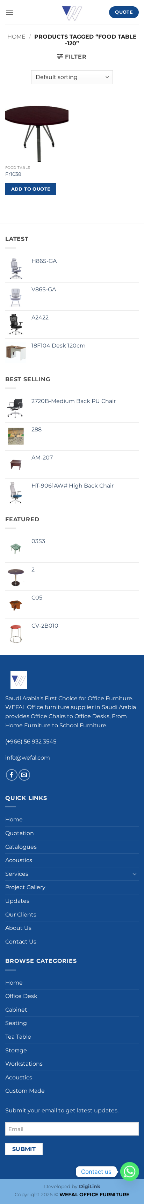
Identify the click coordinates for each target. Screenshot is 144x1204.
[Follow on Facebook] (11, 775)
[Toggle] (134, 873)
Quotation (19, 833)
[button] (9, 12)
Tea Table (18, 1036)
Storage (16, 1050)
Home (16, 36)
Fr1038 (13, 174)
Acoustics (18, 860)
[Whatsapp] (129, 1171)
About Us (18, 928)
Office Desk (21, 996)
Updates (17, 901)
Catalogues (21, 847)
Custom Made (25, 1090)
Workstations (24, 1063)
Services (16, 874)
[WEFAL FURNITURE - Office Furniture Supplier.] (72, 12)
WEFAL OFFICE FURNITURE (94, 1194)
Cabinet (16, 1009)
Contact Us (20, 941)
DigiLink (89, 1186)
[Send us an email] (24, 775)
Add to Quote (31, 189)
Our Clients (20, 914)
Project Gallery (25, 887)
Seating (16, 1023)
